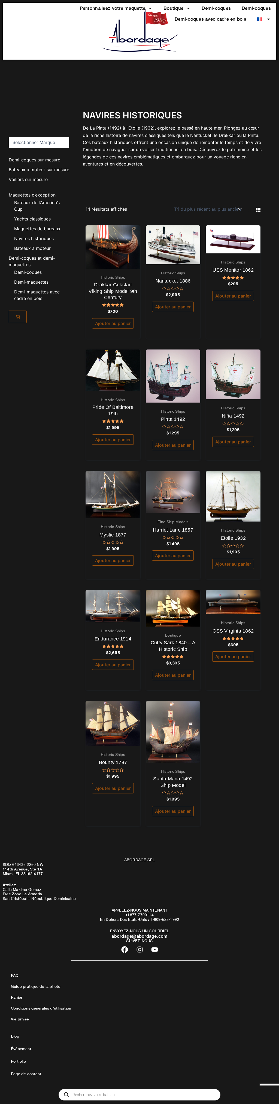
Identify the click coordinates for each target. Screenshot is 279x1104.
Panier (16, 997)
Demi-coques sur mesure (34, 159)
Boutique (173, 8)
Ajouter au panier (113, 323)
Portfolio (18, 1061)
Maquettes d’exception (32, 195)
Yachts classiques (32, 219)
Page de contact (26, 1073)
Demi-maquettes (31, 282)
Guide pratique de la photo (35, 986)
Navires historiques (34, 238)
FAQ (15, 975)
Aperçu (112, 263)
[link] (18, 317)
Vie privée (20, 1019)
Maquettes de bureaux (37, 228)
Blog (15, 1036)
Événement (21, 1048)
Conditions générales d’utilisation (41, 1008)
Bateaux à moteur (32, 248)
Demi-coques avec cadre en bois (210, 19)
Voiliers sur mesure (28, 179)
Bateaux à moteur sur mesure (39, 169)
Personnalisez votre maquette (112, 8)
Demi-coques (216, 8)
